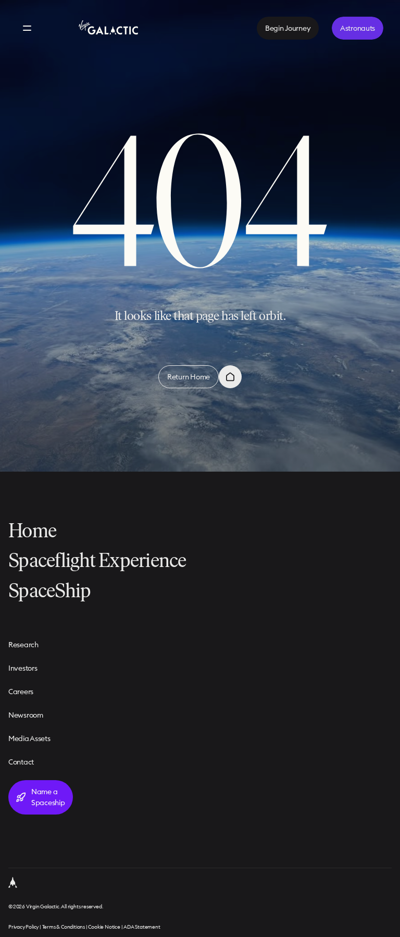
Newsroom (25, 715)
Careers (20, 691)
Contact (21, 762)
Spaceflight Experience (97, 560)
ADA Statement (141, 927)
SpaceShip (49, 590)
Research (23, 644)
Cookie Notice (104, 927)
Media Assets (29, 738)
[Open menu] (27, 28)
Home (32, 530)
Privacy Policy (23, 927)
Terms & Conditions (63, 927)
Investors (22, 668)
